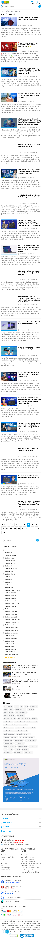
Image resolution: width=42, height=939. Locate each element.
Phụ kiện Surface (10, 555)
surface (34, 719)
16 (30, 529)
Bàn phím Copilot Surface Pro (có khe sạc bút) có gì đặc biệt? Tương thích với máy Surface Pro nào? (29, 425)
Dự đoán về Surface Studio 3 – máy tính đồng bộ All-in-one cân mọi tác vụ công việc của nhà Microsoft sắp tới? (29, 71)
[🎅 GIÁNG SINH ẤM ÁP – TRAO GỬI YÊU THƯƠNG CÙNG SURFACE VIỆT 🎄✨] (9, 46)
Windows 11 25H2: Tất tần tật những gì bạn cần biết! (28, 449)
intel (11, 709)
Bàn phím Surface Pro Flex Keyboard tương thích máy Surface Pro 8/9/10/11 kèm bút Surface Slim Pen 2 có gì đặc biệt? (29, 223)
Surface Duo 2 (8, 728)
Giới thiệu (4, 855)
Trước (4, 525)
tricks (11, 749)
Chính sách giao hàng (28, 859)
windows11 (28, 752)
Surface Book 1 (10, 558)
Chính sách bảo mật (27, 865)
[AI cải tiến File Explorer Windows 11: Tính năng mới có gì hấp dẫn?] (9, 199)
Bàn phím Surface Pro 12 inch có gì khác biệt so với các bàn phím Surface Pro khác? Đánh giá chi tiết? (29, 503)
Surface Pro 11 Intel (11, 628)
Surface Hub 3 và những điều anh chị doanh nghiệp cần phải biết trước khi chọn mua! (29, 171)
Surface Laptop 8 (10, 606)
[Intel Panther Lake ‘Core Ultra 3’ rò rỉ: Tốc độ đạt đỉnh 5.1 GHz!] (9, 325)
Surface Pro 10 (10, 625)
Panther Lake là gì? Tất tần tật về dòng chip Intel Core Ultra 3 (29, 18)
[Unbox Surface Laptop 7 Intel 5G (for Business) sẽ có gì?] (9, 351)
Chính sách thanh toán (28, 861)
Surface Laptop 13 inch (12, 590)
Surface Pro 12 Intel (11, 633)
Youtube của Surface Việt (13, 887)
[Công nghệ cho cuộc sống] (5, 4)
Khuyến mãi (9, 552)
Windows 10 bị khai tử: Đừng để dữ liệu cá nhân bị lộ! (29, 145)
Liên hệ (3, 859)
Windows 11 (18, 752)
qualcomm (20, 715)
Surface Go (8, 577)
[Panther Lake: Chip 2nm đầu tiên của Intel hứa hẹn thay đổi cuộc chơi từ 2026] (9, 97)
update (17, 749)
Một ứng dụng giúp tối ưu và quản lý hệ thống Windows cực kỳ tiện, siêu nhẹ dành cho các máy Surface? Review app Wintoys (29, 121)
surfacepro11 (19, 743)
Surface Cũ (8, 566)
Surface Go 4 (9, 585)
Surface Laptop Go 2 (11, 611)
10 (7, 529)
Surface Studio (10, 652)
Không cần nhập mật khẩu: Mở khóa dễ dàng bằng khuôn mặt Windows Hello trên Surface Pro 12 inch (28, 248)
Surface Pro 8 (9, 641)
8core (16, 706)
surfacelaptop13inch (23, 734)
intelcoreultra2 (20, 709)
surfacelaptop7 (9, 734)
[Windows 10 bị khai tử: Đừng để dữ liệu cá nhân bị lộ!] (9, 148)
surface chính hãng (10, 725)
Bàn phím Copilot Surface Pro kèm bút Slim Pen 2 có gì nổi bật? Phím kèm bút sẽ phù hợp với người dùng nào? (29, 400)
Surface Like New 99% (12, 622)
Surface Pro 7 (9, 636)
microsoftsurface (21, 712)
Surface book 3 (10, 563)
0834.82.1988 (19, 840)
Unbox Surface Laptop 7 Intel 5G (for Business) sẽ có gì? (29, 348)
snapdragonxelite (10, 719)
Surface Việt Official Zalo (13, 897)
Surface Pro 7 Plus (11, 638)
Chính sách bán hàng (28, 855)
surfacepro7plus (30, 740)
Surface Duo (9, 571)
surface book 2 (20, 722)
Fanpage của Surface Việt (13, 881)
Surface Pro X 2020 (11, 649)
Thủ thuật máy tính (11, 654)
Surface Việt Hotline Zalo (13, 892)
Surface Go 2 (9, 579)
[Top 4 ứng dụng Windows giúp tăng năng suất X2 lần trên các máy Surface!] (9, 376)
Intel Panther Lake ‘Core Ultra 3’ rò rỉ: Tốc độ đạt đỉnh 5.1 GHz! (29, 323)
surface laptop (9, 731)
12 (15, 529)
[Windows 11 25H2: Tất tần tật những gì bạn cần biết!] (9, 452)
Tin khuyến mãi (6, 870)
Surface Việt (33, 746)
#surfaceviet (8, 706)
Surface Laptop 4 (10, 595)
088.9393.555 (18, 842)
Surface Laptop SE (11, 617)
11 (11, 529)
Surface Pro (8, 740)
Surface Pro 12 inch (11, 630)
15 (26, 529)
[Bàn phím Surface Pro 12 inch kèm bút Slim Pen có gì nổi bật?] (9, 479)
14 (23, 529)
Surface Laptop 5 (10, 598)
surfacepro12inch (10, 746)
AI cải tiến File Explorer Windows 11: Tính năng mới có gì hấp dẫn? (29, 196)
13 (19, 529)
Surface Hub (9, 587)
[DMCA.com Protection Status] (13, 935)
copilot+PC (33, 706)
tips (5, 749)
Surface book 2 (10, 561)
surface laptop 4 (21, 731)
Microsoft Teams (9, 715)
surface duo (23, 725)
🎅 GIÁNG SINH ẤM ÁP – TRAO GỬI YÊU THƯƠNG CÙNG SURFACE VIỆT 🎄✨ (28, 44)
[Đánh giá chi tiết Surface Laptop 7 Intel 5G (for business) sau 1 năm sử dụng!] (9, 275)
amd (26, 706)
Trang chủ (2, 11)
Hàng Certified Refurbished (30, 872)
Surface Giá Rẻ (10, 574)
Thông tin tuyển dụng (8, 857)
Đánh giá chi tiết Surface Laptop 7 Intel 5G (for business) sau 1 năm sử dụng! (29, 273)
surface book (8, 722)
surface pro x (22, 746)
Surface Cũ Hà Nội (11, 569)
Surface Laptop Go (11, 609)
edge (5, 709)
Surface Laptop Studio (12, 619)
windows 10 (8, 752)
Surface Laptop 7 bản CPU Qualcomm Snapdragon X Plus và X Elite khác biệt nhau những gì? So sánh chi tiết (29, 299)
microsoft (31, 709)
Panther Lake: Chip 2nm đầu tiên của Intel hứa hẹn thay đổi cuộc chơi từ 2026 (29, 95)
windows (25, 749)
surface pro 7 (18, 740)
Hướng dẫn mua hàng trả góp (31, 863)
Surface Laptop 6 (10, 601)
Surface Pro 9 (9, 644)
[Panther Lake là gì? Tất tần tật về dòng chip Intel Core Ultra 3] (9, 21)
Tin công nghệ (8, 11)
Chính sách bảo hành (28, 857)
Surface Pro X (9, 646)
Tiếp (3, 533)
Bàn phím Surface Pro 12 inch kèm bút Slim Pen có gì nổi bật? (28, 476)
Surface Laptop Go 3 (11, 614)
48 (38, 529)
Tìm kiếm (39, 6)
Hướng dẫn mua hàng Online (30, 868)
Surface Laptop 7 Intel (12, 603)
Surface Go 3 (9, 582)
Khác (6, 550)
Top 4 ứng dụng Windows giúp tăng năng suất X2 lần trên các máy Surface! (28, 374)
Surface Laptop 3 (10, 593)
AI (21, 706)
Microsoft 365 (8, 712)
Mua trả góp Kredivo (27, 870)
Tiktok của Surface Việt (12, 901)
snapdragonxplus (24, 719)
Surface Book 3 (32, 722)
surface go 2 (20, 728)
